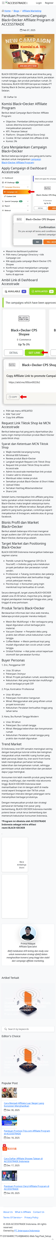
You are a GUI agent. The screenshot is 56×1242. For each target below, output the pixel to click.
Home (7, 10)
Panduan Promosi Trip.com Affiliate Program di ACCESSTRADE (27, 1132)
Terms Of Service (12, 1217)
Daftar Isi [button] (12, 97)
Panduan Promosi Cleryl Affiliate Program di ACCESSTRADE (26, 1187)
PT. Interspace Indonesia (27, 1230)
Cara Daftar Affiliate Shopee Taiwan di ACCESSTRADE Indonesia (23, 1160)
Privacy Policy (31, 1217)
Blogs (16, 10)
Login (39, 2)
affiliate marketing (31, 10)
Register (49, 2)
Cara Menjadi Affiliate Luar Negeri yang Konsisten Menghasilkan (24, 1104)
